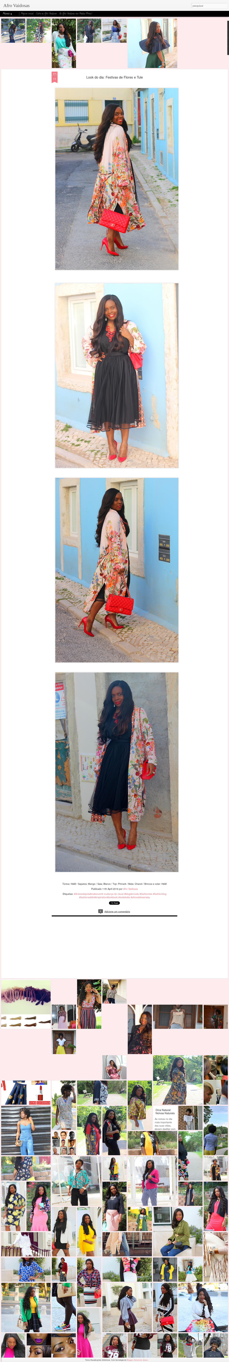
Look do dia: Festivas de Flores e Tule (114, 77)
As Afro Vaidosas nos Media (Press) (75, 14)
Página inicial (27, 14)
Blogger (130, 1359)
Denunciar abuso (141, 1359)
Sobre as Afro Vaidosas (46, 14)
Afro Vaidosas (130, 888)
